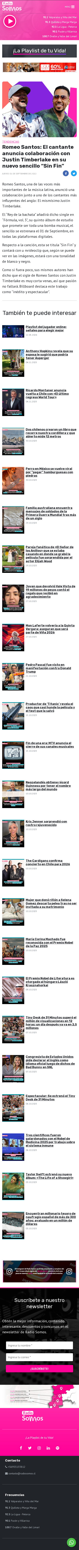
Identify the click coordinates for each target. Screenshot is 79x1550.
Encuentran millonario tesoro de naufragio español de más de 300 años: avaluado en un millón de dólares (51, 1219)
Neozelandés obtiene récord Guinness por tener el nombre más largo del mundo (48, 786)
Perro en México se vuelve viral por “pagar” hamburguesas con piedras (49, 472)
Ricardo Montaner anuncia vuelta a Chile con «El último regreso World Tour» (47, 394)
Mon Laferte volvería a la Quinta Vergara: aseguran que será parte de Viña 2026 (50, 629)
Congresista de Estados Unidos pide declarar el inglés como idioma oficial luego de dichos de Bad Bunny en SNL (50, 1062)
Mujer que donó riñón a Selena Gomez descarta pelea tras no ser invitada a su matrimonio (51, 903)
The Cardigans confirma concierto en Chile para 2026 (48, 862)
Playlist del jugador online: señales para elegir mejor (46, 328)
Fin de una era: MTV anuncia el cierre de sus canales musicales (50, 744)
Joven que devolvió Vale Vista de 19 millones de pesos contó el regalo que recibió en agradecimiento (50, 592)
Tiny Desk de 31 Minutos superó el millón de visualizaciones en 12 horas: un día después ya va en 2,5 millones (51, 1023)
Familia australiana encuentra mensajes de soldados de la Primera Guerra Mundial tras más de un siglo (51, 513)
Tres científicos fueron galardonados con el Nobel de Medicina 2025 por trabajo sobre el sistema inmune (50, 1140)
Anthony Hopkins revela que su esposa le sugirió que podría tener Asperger (49, 354)
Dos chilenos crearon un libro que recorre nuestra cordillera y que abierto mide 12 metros (51, 433)
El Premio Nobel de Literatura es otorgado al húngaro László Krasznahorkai (50, 982)
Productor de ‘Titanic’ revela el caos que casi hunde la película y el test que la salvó (50, 707)
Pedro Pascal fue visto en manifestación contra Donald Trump (48, 668)
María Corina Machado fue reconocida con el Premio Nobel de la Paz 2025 (49, 942)
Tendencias (10, 141)
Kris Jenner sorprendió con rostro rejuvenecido (46, 823)
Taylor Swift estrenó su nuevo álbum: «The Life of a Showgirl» (49, 1176)
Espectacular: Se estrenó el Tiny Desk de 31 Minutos (50, 1097)
